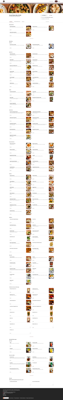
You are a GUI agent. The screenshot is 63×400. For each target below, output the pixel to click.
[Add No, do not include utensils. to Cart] (52, 384)
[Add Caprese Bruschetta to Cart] (30, 57)
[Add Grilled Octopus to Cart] (30, 86)
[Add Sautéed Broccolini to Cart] (30, 239)
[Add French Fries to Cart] (52, 222)
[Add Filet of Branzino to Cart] (52, 196)
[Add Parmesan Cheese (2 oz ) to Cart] (30, 292)
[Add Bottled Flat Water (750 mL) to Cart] (52, 371)
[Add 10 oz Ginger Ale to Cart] (52, 366)
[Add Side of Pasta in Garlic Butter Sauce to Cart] (52, 245)
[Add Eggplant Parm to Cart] (52, 190)
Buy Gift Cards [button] (51, 1)
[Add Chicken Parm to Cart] (52, 184)
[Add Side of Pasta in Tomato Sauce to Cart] (30, 251)
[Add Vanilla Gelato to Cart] (52, 271)
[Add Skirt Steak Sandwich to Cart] (30, 29)
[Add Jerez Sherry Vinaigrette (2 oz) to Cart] (30, 309)
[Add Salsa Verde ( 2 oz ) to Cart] (52, 315)
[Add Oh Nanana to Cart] (30, 351)
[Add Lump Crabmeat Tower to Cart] (52, 80)
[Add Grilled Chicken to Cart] (30, 190)
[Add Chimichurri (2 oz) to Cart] (30, 315)
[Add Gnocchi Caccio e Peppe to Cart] (30, 47)
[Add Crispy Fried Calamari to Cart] (52, 86)
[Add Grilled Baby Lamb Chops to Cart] (30, 208)
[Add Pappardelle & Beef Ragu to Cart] (30, 158)
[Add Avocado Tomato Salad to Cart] (30, 94)
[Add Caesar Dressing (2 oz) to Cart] (30, 303)
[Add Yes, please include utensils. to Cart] (30, 384)
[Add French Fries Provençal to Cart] (30, 228)
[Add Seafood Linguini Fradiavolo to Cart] (30, 164)
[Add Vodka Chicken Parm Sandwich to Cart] (52, 115)
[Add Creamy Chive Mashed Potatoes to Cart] (30, 222)
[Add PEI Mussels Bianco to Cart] (52, 74)
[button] (11, 21)
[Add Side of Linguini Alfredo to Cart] (30, 245)
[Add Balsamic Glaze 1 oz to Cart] (52, 327)
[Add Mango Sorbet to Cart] (30, 283)
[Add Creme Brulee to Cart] (52, 266)
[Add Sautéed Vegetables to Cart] (52, 239)
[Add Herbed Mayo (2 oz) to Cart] (52, 321)
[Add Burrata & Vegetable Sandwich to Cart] (30, 115)
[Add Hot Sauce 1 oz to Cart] (30, 333)
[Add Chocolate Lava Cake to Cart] (30, 266)
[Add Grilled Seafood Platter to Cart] (30, 202)
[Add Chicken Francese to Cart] (52, 29)
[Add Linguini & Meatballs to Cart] (52, 152)
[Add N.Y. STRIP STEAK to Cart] (52, 208)
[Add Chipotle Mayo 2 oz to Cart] (30, 327)
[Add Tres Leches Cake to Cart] (30, 260)
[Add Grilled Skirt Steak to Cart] (30, 213)
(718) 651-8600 (5, 391)
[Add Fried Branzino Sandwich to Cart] (30, 126)
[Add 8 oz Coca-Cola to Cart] (30, 360)
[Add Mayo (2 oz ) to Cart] (30, 321)
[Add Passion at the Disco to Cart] (52, 351)
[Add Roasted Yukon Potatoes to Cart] (52, 234)
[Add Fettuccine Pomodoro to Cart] (30, 146)
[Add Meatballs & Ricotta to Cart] (52, 68)
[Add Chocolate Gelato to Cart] (30, 277)
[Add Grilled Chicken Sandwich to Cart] (30, 35)
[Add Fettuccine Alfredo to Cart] (30, 152)
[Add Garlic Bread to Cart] (52, 228)
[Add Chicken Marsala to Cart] (52, 178)
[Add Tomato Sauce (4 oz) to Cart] (52, 297)
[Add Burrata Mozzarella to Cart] (52, 57)
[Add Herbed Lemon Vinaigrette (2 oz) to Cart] (52, 309)
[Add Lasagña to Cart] (52, 158)
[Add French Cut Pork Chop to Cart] (52, 202)
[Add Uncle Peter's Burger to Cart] (52, 126)
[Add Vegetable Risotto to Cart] (30, 170)
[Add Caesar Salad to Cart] (52, 94)
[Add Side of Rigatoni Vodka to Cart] (52, 251)
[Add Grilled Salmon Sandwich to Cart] (52, 120)
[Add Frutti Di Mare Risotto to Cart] (52, 164)
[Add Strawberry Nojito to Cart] (52, 345)
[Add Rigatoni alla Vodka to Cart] (52, 146)
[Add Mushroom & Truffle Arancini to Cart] (30, 68)
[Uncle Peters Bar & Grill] (4, 1)
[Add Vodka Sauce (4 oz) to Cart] (30, 297)
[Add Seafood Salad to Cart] (30, 62)
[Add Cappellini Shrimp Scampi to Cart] (52, 170)
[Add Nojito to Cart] (30, 345)
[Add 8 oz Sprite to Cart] (30, 366)
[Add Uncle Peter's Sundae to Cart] (30, 271)
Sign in (59, 1)
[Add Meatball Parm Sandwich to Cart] (52, 132)
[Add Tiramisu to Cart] (52, 260)
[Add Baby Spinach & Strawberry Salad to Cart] (52, 100)
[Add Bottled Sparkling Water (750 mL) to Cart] (30, 371)
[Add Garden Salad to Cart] (30, 100)
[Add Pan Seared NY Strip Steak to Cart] (52, 47)
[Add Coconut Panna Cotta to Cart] (52, 277)
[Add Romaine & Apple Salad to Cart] (30, 106)
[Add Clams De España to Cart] (30, 80)
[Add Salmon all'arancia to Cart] (30, 196)
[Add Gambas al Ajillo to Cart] (30, 74)
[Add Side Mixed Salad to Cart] (30, 234)
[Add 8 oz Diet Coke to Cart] (52, 360)
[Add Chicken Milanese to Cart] (30, 184)
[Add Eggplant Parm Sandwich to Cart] (30, 138)
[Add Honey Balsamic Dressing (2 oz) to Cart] (52, 303)
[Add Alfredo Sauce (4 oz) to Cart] (52, 292)
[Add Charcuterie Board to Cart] (52, 62)
